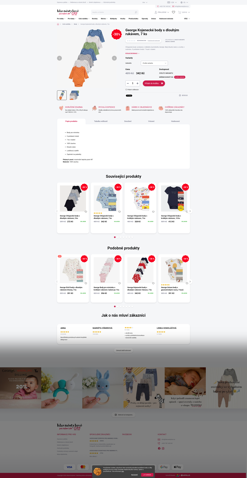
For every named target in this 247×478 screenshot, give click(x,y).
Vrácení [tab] (151, 121)
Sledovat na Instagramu (125, 415)
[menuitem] (61, 19)
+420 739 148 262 (167, 443)
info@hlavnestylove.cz (168, 439)
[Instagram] (163, 448)
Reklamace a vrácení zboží (78, 2)
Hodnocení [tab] (175, 121)
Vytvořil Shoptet (170, 475)
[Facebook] (159, 448)
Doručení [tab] (127, 121)
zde (123, 471)
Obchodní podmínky (109, 2)
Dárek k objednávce (94, 2)
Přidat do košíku (152, 83)
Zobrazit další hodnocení (123, 350)
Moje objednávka (62, 454)
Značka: (170, 41)
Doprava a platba (62, 2)
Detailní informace (131, 53)
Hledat (136, 12)
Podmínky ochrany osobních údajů (67, 451)
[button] (114, 237)
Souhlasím (148, 475)
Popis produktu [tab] (71, 121)
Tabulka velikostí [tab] (100, 121)
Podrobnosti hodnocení (154, 40)
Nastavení (134, 475)
